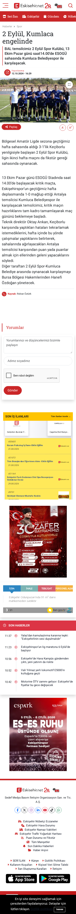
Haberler (7, 26)
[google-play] (54, 879)
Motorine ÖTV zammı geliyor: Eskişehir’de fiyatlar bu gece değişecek (47, 683)
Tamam (59, 909)
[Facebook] (18, 810)
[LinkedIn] (38, 810)
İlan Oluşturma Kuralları (32, 868)
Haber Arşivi (40, 850)
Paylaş (13, 127)
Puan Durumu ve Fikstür (40, 837)
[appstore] (22, 879)
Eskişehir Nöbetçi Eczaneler (40, 821)
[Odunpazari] (38, 541)
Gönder (13, 390)
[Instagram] (31, 810)
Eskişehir (33, 16)
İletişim (57, 868)
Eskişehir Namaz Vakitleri (41, 829)
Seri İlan (12, 16)
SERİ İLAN (19, 860)
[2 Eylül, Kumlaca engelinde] (38, 100)
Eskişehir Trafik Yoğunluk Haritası (41, 833)
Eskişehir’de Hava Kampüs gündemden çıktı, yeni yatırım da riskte (45, 660)
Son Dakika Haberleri (41, 846)
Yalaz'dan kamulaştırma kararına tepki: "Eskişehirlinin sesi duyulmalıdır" (44, 637)
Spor (19, 26)
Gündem (53, 16)
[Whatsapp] (59, 810)
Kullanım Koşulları (21, 864)
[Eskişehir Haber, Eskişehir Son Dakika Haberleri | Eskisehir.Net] (38, 6)
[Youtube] (45, 810)
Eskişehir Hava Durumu (40, 825)
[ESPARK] (38, 734)
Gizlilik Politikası (55, 860)
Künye (35, 860)
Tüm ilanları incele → (61, 416)
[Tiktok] (52, 810)
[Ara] (70, 5)
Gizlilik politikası (42, 909)
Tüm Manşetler (40, 842)
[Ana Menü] (5, 5)
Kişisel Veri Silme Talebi (53, 864)
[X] (24, 810)
